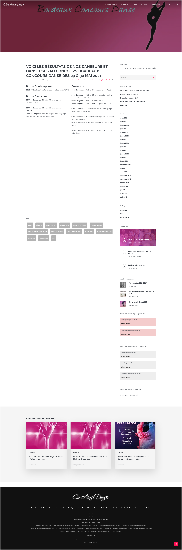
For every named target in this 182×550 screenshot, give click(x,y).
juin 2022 (123, 147)
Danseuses (94, 531)
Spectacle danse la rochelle (61, 528)
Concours (91, 36)
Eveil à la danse (117, 531)
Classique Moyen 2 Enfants (129, 319)
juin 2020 (123, 168)
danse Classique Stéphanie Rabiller (99, 80)
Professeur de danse (92, 528)
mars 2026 (123, 118)
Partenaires (139, 508)
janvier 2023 (124, 143)
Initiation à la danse (104, 531)
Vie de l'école (124, 217)
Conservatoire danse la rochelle (40, 528)
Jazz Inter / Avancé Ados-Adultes (131, 373)
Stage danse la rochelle (72, 525)
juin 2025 (123, 121)
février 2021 (124, 161)
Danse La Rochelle (42, 525)
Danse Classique (68, 508)
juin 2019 (123, 190)
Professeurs (81, 528)
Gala (121, 214)
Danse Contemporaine (120, 528)
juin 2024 (123, 129)
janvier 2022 (124, 154)
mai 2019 (123, 193)
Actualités (42, 508)
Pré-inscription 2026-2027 (129, 94)
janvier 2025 (124, 125)
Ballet (102, 528)
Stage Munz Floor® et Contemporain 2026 (134, 91)
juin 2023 (123, 139)
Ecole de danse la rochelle (90, 525)
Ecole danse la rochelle (56, 525)
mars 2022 (123, 150)
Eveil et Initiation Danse (102, 508)
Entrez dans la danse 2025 (129, 98)
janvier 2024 (124, 136)
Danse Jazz (108, 528)
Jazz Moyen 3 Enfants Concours (130, 363)
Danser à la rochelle (122, 525)
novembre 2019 (125, 179)
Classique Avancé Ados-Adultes (130, 330)
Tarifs (115, 508)
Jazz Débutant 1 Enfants (128, 352)
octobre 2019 (124, 183)
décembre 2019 (125, 175)
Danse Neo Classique (145, 528)
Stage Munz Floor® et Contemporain (132, 102)
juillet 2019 (124, 186)
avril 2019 (123, 197)
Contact (148, 508)
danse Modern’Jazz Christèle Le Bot (70, 80)
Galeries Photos (126, 508)
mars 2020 (123, 172)
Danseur (86, 531)
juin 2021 (123, 157)
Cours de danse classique (68, 531)
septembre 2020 (125, 165)
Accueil (33, 508)
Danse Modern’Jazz (84, 508)
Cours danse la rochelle (138, 525)
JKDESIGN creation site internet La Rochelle (94, 519)
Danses (73, 528)
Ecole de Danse (54, 508)
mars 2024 (123, 132)
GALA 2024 (124, 105)
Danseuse (80, 531)
